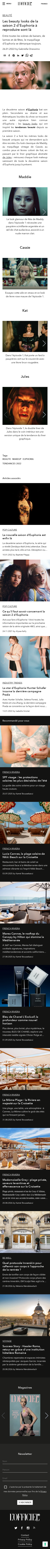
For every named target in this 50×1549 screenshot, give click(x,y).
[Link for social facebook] (22, 1528)
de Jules (7, 157)
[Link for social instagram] (28, 1528)
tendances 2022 (11, 463)
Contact (25, 1535)
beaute (6, 459)
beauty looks (30, 123)
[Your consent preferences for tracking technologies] (45, 1544)
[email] (4, 56)
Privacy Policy (25, 1539)
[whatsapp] (27, 56)
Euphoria (28, 459)
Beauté (7, 15)
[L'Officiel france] (25, 4)
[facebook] (9, 56)
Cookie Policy (25, 1544)
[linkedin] (18, 56)
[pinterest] (13, 56)
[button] (44, 212)
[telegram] (31, 56)
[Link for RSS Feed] (34, 1528)
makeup (16, 459)
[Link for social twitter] (15, 1528)
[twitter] (22, 56)
